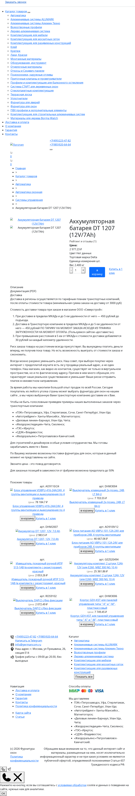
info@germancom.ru (28, 644)
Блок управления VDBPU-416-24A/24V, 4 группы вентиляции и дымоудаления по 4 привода (38, 510)
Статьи (20, 717)
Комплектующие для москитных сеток (35, 39)
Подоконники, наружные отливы (32, 74)
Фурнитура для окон (24, 106)
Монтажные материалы (26, 59)
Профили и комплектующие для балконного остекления (47, 82)
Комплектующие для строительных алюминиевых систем (48, 114)
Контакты (11, 134)
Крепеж (15, 51)
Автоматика (18, 15)
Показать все (84, 676)
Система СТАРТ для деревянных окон (34, 86)
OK (3, 793)
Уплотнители (19, 98)
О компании (13, 126)
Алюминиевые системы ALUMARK (32, 19)
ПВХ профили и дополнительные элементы (39, 110)
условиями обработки (72, 785)
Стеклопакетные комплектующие (32, 90)
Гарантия (11, 130)
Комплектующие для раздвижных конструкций (41, 43)
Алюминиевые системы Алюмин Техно (35, 23)
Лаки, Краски (19, 55)
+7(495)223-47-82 (60, 140)
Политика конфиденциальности (36, 706)
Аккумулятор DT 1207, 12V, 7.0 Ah (38, 539)
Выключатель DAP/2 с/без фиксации (37, 608)
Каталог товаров (16, 11)
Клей (14, 47)
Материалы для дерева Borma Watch (34, 118)
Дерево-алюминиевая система (30, 31)
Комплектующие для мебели (29, 35)
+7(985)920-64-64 (60, 144)
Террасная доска (21, 94)
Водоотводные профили (26, 27)
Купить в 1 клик (46, 518)
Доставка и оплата (17, 122)
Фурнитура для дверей (25, 102)
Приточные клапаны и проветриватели (36, 78)
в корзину (97, 272)
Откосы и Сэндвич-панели (27, 71)
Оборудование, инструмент (28, 63)
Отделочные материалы (26, 67)
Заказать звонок (15, 2)
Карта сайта (23, 713)
